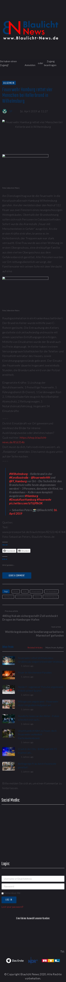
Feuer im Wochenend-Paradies (35, 672)
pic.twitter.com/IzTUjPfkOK (26, 503)
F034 (16, 591)
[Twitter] (36, 14)
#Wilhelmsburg (18, 474)
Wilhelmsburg (51, 597)
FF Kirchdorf (51, 591)
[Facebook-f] (27, 14)
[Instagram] (54, 14)
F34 (25, 591)
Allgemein (9, 83)
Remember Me (12, 893)
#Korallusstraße (18, 477)
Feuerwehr (36, 591)
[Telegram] (62, 14)
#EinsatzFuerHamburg (22, 499)
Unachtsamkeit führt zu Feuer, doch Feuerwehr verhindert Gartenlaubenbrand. (37, 734)
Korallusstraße (23, 597)
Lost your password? (12, 906)
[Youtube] (45, 14)
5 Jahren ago (27, 666)
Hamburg (8, 597)
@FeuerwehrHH (40, 477)
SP (10, 111)
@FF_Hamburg (18, 481)
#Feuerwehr (44, 499)
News (37, 597)
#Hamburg (31, 496)
